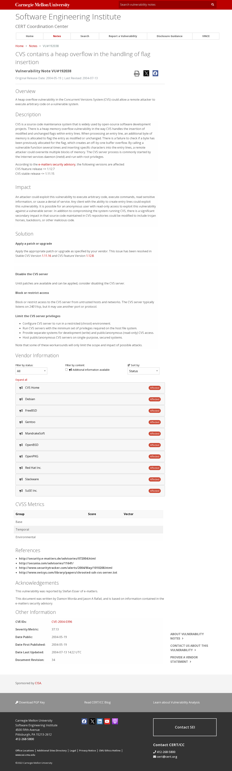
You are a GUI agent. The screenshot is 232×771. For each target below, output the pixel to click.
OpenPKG (31, 456)
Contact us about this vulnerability (189, 648)
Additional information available (91, 369)
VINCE (206, 36)
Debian (30, 399)
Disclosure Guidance (170, 36)
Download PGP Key (31, 702)
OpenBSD (31, 445)
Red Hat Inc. (33, 468)
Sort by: (135, 365)
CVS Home (32, 388)
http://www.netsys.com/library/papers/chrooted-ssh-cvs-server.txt (68, 572)
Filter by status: (24, 365)
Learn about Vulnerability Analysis (176, 702)
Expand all (21, 379)
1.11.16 (46, 256)
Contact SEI (185, 727)
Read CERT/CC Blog (97, 702)
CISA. (38, 683)
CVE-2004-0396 (62, 622)
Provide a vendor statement (184, 659)
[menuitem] (29, 36)
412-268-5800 (24, 739)
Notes (57, 36)
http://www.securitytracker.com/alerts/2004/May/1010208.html (65, 568)
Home (30, 36)
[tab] (90, 387)
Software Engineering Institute (68, 16)
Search (84, 36)
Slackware (32, 479)
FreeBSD (31, 410)
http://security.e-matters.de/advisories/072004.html (57, 558)
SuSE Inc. (31, 491)
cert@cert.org (167, 757)
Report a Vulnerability (123, 36)
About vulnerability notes (187, 636)
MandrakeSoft (35, 433)
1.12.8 (90, 256)
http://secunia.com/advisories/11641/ (46, 563)
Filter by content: (75, 365)
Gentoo (30, 422)
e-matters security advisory (56, 164)
